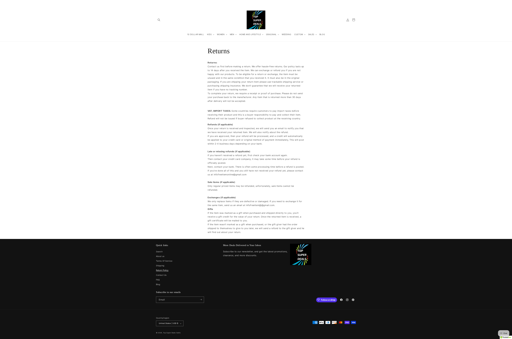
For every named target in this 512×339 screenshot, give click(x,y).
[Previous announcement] (217, 2)
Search (159, 251)
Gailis (178, 333)
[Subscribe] (201, 299)
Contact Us (161, 275)
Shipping (160, 265)
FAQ (158, 279)
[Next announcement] (295, 2)
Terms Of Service (164, 261)
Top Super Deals (169, 333)
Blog (158, 284)
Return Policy (162, 270)
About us (160, 256)
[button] (159, 20)
